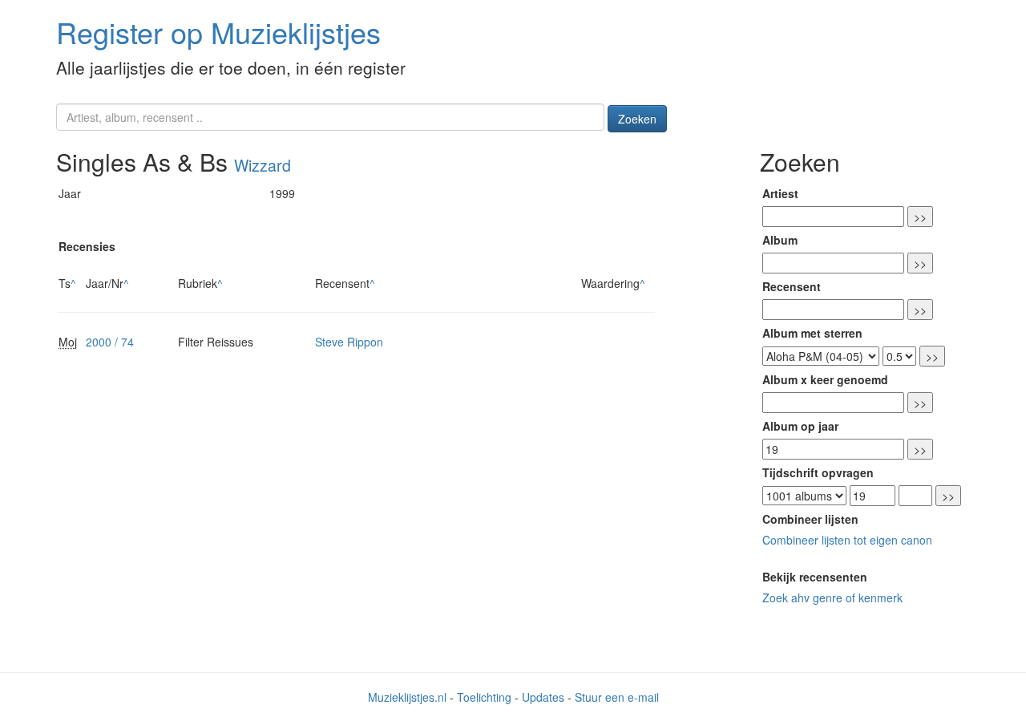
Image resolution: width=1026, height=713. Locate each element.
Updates (543, 697)
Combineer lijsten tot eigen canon (847, 540)
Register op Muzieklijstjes (218, 31)
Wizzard (262, 165)
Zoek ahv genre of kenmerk (832, 597)
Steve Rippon (349, 342)
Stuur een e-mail (617, 697)
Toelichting (484, 697)
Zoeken (637, 119)
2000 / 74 (110, 342)
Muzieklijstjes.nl (407, 697)
